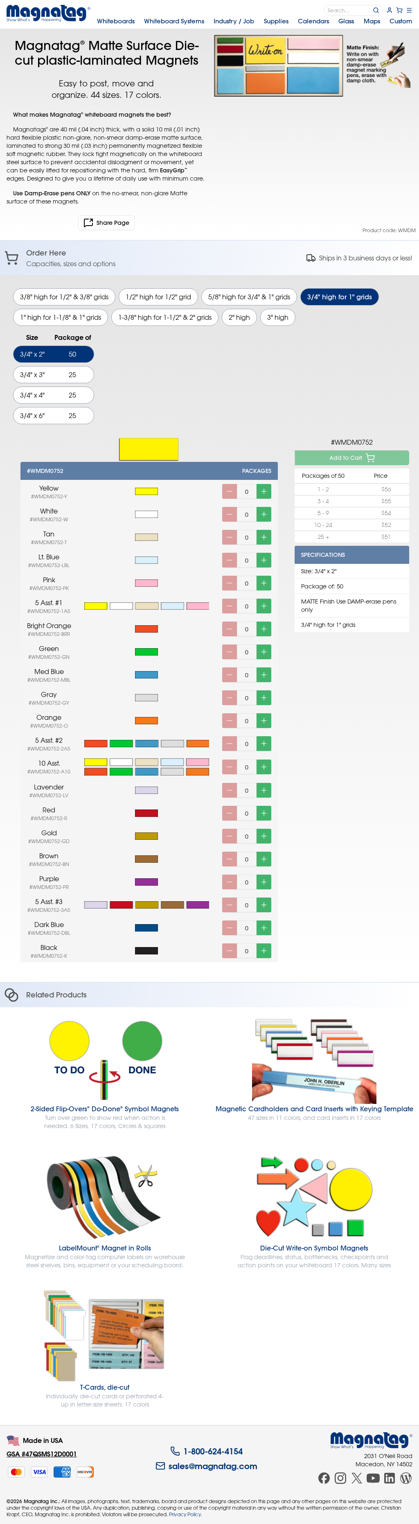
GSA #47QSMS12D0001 (42, 1453)
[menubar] (254, 21)
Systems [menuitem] (174, 21)
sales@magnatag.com (213, 1466)
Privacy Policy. (185, 1514)
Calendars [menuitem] (313, 21)
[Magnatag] (371, 1440)
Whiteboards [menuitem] (116, 21)
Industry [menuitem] (234, 21)
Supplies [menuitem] (276, 21)
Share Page (113, 222)
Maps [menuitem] (372, 21)
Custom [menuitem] (401, 21)
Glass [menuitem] (346, 21)
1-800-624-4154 (213, 1451)
